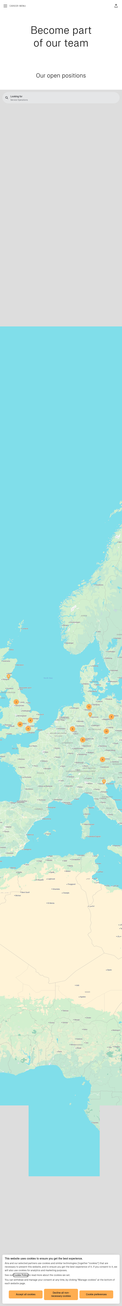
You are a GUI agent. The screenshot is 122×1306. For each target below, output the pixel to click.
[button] (116, 6)
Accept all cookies (25, 1294)
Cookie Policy (21, 1275)
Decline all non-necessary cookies (61, 1294)
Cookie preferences (96, 1294)
